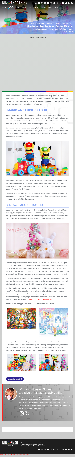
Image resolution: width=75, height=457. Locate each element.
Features (24, 7)
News (18, 7)
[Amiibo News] (11, 7)
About (44, 7)
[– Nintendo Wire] (14, 2)
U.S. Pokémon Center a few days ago (39, 300)
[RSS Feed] (72, 3)
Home (4, 7)
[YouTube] (54, 3)
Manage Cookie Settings (39, 446)
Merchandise (68, 32)
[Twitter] (51, 3)
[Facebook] (39, 3)
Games (50, 7)
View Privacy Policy (26, 446)
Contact (56, 7)
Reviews (37, 7)
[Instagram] (42, 3)
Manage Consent (23, 455)
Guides (31, 7)
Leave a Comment (36, 23)
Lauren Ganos (65, 23)
